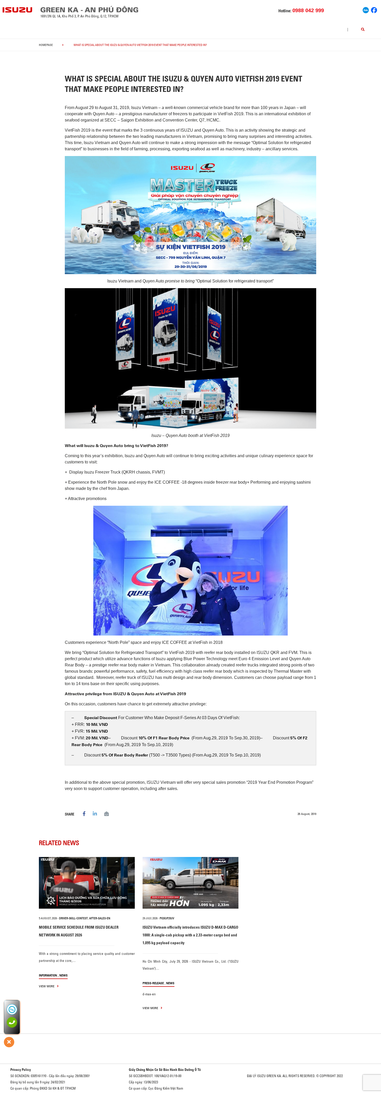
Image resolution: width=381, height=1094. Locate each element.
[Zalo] (366, 9)
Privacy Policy (20, 1070)
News (63, 975)
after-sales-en (99, 918)
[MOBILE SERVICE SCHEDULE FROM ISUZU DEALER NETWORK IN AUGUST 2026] (87, 883)
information (48, 975)
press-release (153, 983)
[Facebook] (374, 9)
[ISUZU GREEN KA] (18, 9)
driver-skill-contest (73, 918)
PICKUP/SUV (167, 918)
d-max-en (149, 994)
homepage (46, 45)
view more (47, 986)
